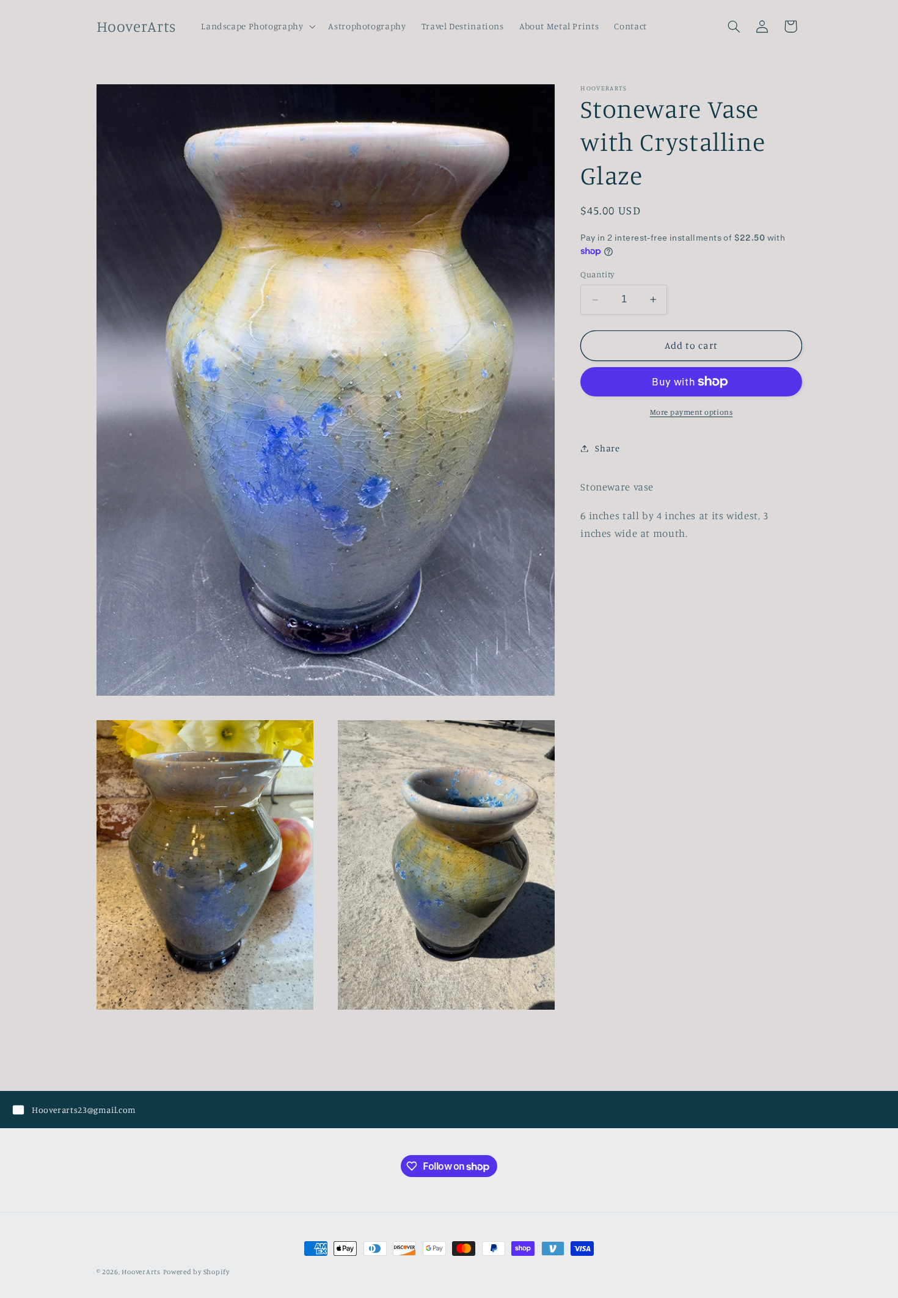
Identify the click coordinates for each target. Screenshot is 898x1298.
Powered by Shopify (196, 1271)
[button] (257, 26)
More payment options (691, 412)
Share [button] (607, 448)
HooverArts (141, 1271)
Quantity (597, 274)
